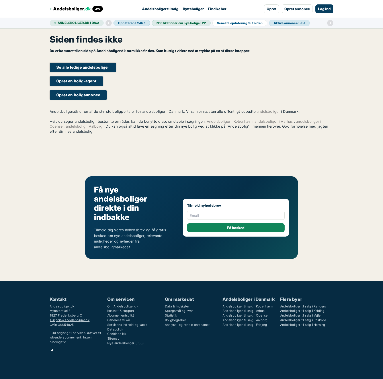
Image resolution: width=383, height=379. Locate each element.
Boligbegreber (175, 320)
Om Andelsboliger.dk (122, 306)
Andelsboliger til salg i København (248, 306)
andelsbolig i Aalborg (84, 126)
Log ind (324, 9)
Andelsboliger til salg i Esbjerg (245, 325)
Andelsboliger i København (229, 121)
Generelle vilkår (118, 320)
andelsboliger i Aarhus (273, 121)
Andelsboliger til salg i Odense (245, 315)
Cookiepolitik (117, 334)
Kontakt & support (120, 311)
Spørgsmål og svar (179, 311)
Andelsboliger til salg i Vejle (300, 315)
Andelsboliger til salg (160, 9)
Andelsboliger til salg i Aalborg (245, 320)
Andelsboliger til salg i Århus (243, 311)
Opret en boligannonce (78, 95)
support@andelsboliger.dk (70, 320)
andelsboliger (268, 111)
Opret (271, 9)
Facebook (52, 351)
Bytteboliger (193, 9)
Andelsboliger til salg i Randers (303, 306)
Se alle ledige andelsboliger (82, 67)
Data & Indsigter (177, 306)
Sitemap (113, 338)
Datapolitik (115, 329)
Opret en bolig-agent (76, 81)
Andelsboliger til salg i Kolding (302, 311)
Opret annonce (297, 9)
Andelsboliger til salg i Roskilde (303, 320)
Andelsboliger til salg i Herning (302, 325)
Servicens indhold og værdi (127, 325)
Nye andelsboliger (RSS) (125, 343)
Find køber (217, 9)
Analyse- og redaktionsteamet (187, 325)
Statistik (171, 315)
